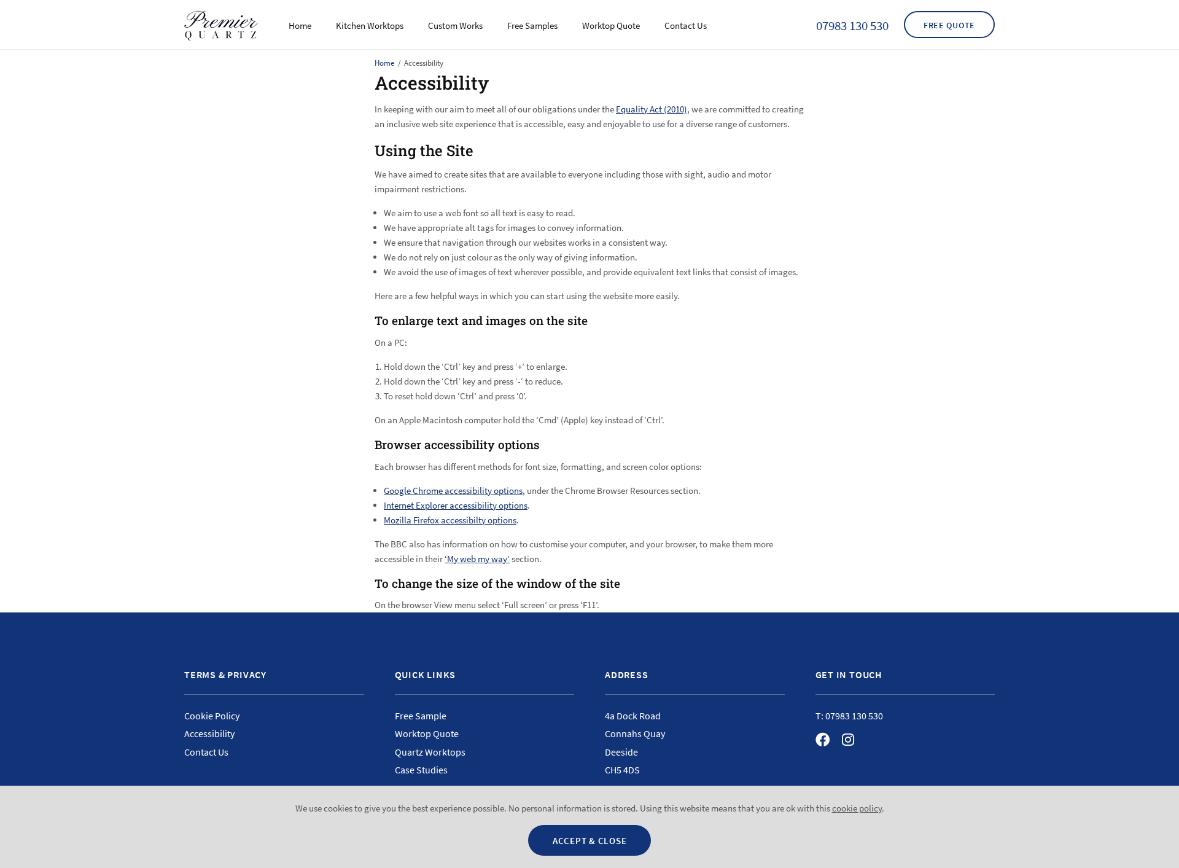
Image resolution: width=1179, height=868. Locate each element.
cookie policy (857, 808)
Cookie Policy (211, 716)
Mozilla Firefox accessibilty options (450, 520)
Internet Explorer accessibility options (455, 505)
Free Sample (420, 716)
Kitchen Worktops (369, 25)
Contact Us (685, 25)
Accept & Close (590, 840)
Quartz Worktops (430, 752)
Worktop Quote (611, 25)
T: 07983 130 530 (849, 716)
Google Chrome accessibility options (453, 490)
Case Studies (421, 770)
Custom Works (455, 25)
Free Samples (532, 25)
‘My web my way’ (477, 559)
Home (300, 25)
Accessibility (209, 733)
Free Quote (949, 25)
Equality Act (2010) (651, 109)
